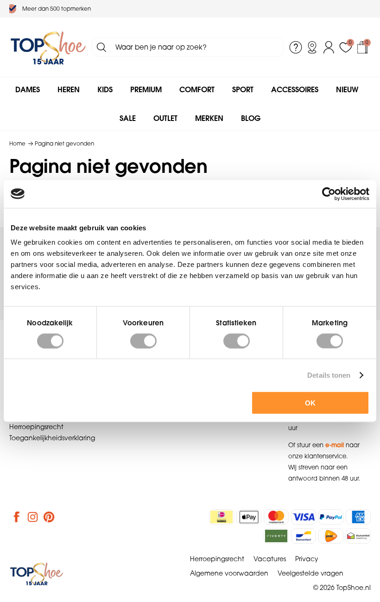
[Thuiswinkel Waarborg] (358, 536)
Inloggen (329, 47)
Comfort (197, 89)
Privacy (306, 559)
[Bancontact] (303, 536)
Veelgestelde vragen (310, 573)
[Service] (295, 47)
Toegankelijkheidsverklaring (52, 438)
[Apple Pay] (248, 517)
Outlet (165, 118)
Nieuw (347, 89)
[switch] (143, 340)
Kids (105, 89)
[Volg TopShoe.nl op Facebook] (16, 516)
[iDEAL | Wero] (221, 517)
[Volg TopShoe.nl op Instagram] (32, 516)
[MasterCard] (276, 517)
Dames (27, 89)
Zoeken (101, 47)
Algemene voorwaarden (229, 573)
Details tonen (328, 375)
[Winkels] (312, 47)
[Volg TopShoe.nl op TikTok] (65, 516)
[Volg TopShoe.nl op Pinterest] (49, 516)
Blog (250, 118)
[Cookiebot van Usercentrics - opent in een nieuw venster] (328, 194)
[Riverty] (276, 536)
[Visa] (303, 517)
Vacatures (269, 559)
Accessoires (294, 89)
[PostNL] (330, 536)
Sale (128, 118)
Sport (242, 89)
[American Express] (358, 517)
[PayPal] (330, 517)
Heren (68, 89)
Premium (146, 89)
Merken (209, 118)
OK (310, 403)
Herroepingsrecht (36, 427)
